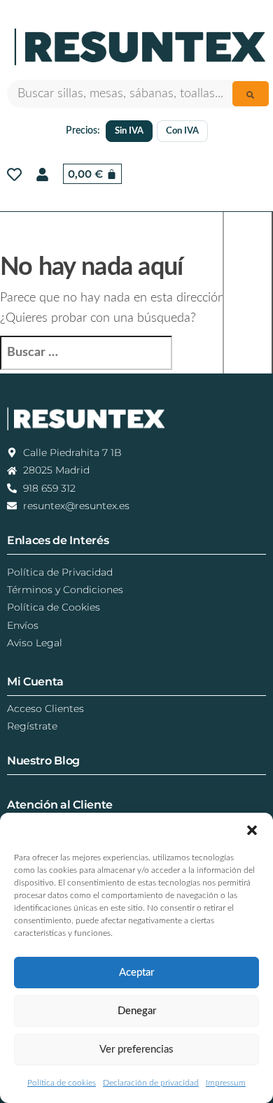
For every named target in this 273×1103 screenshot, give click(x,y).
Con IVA (182, 131)
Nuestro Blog (43, 760)
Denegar (137, 1011)
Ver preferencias (136, 1049)
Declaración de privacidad (151, 1083)
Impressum (226, 1083)
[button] (252, 830)
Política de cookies (61, 1083)
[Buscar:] (86, 353)
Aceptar (136, 972)
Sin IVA (129, 131)
